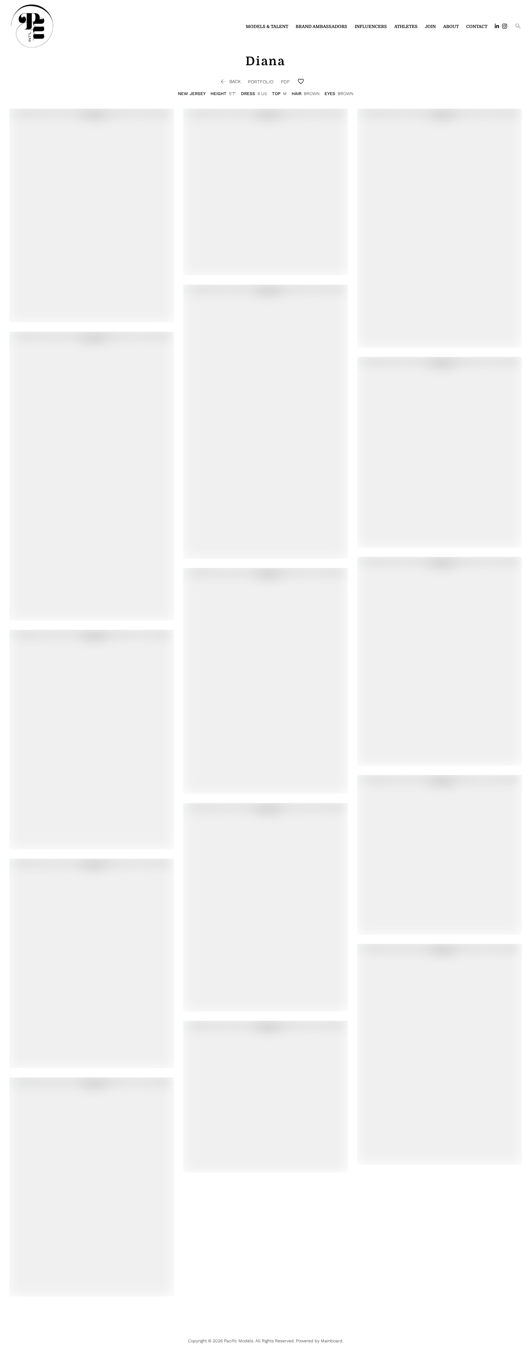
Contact (476, 26)
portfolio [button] (260, 82)
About (451, 26)
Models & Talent (267, 26)
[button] (230, 81)
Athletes (406, 26)
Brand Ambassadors (321, 26)
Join (430, 26)
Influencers (371, 26)
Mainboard (331, 1340)
